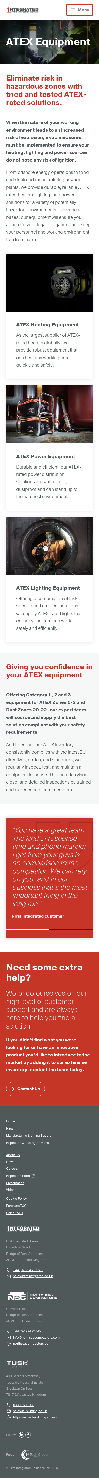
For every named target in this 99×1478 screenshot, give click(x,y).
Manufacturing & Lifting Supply (28, 1135)
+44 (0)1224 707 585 (28, 1270)
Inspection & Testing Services (27, 1142)
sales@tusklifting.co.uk (30, 1411)
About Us (13, 1155)
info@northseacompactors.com (36, 1337)
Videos (11, 1190)
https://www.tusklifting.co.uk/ (35, 1417)
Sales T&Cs (14, 1213)
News (10, 1162)
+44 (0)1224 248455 (27, 1331)
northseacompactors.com (32, 1343)
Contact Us (28, 1089)
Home (10, 1121)
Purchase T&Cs (17, 1205)
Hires (9, 1128)
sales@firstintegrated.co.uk (33, 1276)
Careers (12, 1169)
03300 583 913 (23, 1405)
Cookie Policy (16, 1198)
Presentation (15, 1183)
